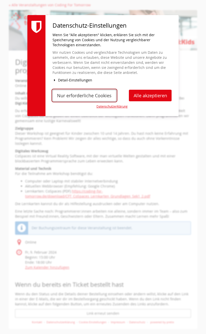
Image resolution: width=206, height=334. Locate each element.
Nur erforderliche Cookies (84, 96)
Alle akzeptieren (150, 96)
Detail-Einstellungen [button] (74, 80)
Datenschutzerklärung (112, 106)
